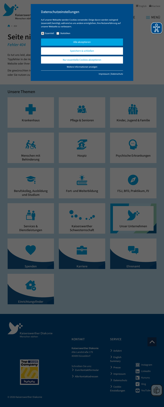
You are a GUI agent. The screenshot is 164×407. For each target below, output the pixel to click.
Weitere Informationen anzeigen (82, 67)
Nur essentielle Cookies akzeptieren (82, 60)
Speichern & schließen (82, 51)
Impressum (104, 74)
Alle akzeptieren (82, 42)
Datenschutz (117, 74)
